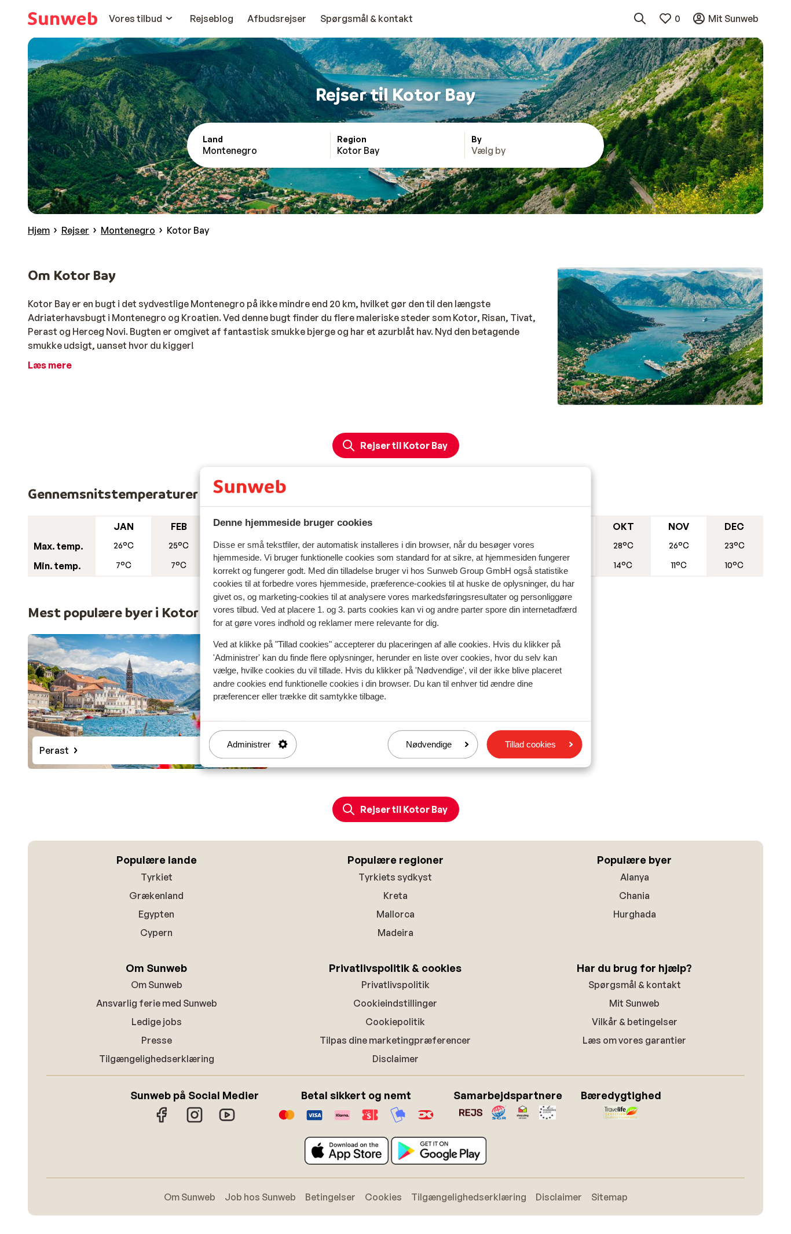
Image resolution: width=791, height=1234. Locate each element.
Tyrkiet (157, 877)
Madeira (395, 932)
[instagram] (194, 1120)
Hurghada (634, 914)
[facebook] (162, 1120)
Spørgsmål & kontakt (634, 984)
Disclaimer (395, 1058)
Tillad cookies (530, 744)
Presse (156, 1040)
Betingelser (330, 1197)
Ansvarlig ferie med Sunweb (156, 1003)
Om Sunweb (156, 984)
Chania (634, 895)
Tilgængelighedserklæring (156, 1058)
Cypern (156, 932)
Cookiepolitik (395, 1021)
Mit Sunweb (634, 1003)
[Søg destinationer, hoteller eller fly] (639, 18)
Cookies (383, 1197)
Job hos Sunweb (260, 1197)
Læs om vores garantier (634, 1040)
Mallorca (395, 914)
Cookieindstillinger (395, 1003)
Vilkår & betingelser (635, 1021)
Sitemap (609, 1197)
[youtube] (227, 1120)
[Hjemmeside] (62, 18)
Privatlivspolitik (395, 984)
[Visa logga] (314, 1120)
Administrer (248, 744)
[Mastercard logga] (286, 1120)
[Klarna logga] (342, 1120)
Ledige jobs (156, 1021)
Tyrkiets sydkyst (395, 877)
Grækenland (156, 895)
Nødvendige (429, 744)
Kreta (395, 895)
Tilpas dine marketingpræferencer (395, 1040)
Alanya (634, 877)
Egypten (156, 914)
